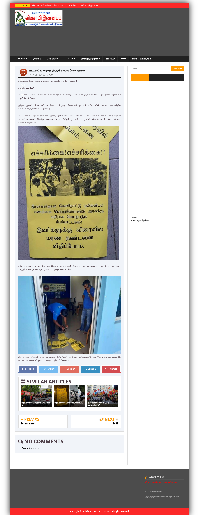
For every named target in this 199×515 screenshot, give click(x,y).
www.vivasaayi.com (153, 490)
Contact (69, 58)
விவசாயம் (110, 58)
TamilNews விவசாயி (102, 511)
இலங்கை (37, 58)
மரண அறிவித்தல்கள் (141, 58)
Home (23, 58)
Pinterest (112, 368)
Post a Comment (30, 448)
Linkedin (92, 368)
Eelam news (28, 423)
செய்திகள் (52, 58)
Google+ (71, 368)
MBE (115, 423)
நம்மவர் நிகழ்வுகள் (90, 58)
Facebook (29, 368)
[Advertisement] (127, 32)
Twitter (50, 368)
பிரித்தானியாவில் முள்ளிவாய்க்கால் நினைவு (48, 5)
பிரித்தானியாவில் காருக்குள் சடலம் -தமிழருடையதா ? (91, 5)
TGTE (124, 58)
